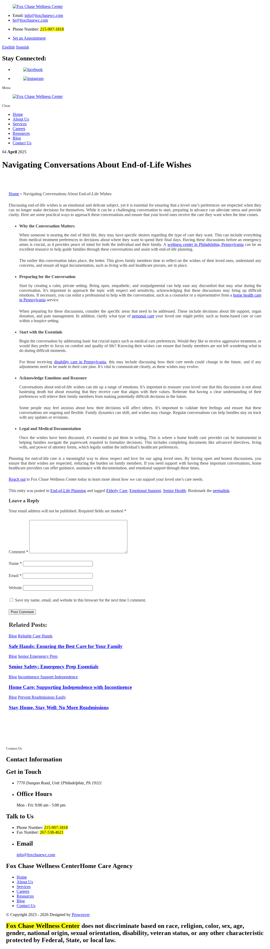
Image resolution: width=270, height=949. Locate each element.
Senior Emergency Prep (37, 656)
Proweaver (81, 914)
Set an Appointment (29, 38)
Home (18, 114)
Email (15, 575)
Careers (19, 128)
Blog (17, 138)
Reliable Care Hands (35, 636)
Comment (18, 552)
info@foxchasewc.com (44, 15)
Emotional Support (145, 490)
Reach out (17, 479)
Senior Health (174, 490)
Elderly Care (116, 490)
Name (15, 563)
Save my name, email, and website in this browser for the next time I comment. (80, 600)
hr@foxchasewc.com (30, 20)
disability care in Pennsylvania (80, 362)
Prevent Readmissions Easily (42, 697)
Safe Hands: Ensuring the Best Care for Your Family (66, 646)
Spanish (22, 47)
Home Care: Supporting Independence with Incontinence (70, 687)
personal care (143, 316)
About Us (21, 119)
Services (20, 124)
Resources (21, 133)
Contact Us (22, 143)
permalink (221, 490)
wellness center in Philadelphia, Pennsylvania (205, 244)
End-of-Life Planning (68, 490)
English (8, 47)
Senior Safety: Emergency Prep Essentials (53, 666)
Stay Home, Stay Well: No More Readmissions (59, 707)
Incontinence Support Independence (48, 677)
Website (15, 587)
